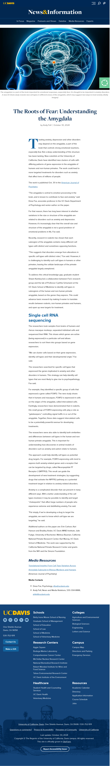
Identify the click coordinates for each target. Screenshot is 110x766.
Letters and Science (81, 631)
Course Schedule (80, 699)
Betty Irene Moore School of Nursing (49, 617)
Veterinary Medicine (42, 698)
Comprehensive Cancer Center (47, 655)
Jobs (74, 703)
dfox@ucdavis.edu (61, 586)
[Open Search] (99, 3)
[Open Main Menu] (94, 3)
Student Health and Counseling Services (47, 689)
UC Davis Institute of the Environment (49, 677)
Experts (90, 21)
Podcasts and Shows (47, 21)
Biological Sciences (80, 623)
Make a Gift (11, 648)
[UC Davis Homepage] (8, 3)
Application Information (82, 695)
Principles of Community (66, 729)
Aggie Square (39, 647)
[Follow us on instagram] (10, 620)
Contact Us (11, 641)
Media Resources (76, 21)
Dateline (62, 21)
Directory (76, 691)
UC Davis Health (40, 694)
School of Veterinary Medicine (46, 636)
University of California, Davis (31, 724)
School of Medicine (41, 632)
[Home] (16, 613)
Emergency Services (81, 655)
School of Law (39, 628)
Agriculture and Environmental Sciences (85, 618)
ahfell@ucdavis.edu (41, 594)
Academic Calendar (81, 687)
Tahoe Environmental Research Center (50, 673)
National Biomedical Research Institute (50, 662)
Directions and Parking (82, 651)
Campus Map (78, 647)
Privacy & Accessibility (43, 729)
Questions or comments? (21, 729)
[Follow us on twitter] (21, 620)
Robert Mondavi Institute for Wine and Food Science (50, 668)
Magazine (31, 21)
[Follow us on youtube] (27, 620)
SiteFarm (67, 741)
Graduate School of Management (48, 621)
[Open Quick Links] (104, 3)
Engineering (77, 627)
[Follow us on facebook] (5, 620)
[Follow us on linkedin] (16, 620)
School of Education (42, 624)
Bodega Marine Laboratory (45, 651)
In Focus (20, 21)
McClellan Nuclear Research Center (49, 658)
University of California (89, 729)
